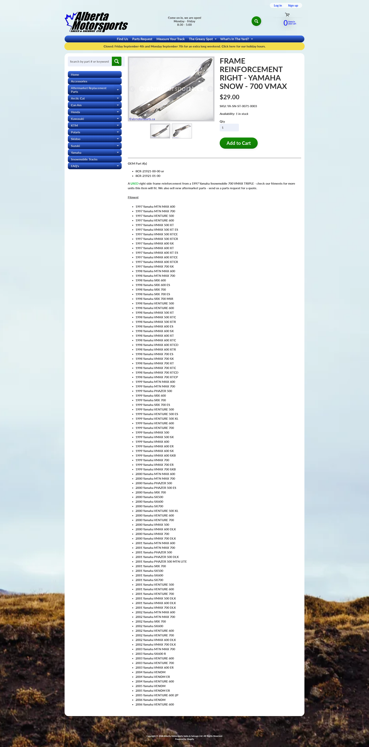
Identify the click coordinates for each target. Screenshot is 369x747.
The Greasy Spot (203, 39)
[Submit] (116, 61)
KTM (96, 126)
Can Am (96, 105)
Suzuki (96, 146)
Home (75, 74)
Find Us (122, 39)
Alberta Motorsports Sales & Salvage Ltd (183, 736)
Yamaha (96, 153)
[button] (160, 131)
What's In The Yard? (237, 39)
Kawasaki (96, 119)
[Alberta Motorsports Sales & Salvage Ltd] (96, 21)
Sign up (293, 5)
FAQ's (96, 166)
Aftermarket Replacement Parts (96, 90)
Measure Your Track (170, 39)
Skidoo (96, 139)
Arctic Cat (96, 99)
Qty (222, 121)
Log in (278, 5)
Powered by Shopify (184, 739)
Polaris (96, 132)
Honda (96, 112)
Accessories (79, 81)
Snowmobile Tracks (84, 159)
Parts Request (142, 39)
